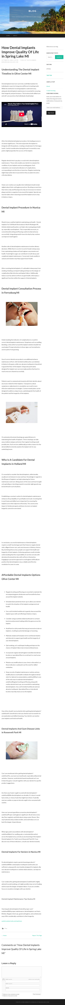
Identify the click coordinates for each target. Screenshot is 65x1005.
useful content (6, 921)
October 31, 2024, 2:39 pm (10, 60)
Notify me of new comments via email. (11, 994)
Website (7, 987)
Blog (32, 11)
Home (8, 35)
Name (9, 983)
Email (9, 979)
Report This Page (37, 935)
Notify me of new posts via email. (10, 995)
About (15, 35)
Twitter (49, 75)
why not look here (16, 921)
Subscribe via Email (52, 93)
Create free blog (50, 90)
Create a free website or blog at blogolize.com (32, 1002)
